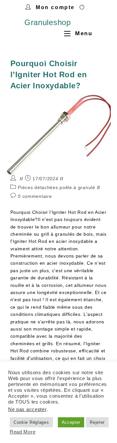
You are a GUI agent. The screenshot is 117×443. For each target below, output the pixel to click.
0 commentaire (35, 196)
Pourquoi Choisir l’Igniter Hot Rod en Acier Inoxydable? (48, 74)
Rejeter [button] (97, 422)
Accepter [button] (71, 422)
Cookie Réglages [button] (31, 422)
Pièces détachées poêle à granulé (56, 187)
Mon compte (55, 7)
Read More (22, 432)
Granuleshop (47, 22)
